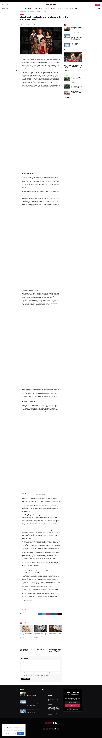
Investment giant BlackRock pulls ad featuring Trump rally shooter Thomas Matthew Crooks (76, 29)
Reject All (14, 733)
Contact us (49, 732)
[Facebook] (16, 60)
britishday (56, 734)
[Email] (16, 70)
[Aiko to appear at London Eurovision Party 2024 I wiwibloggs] (44, 694)
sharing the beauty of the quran (55, 633)
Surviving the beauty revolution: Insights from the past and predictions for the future (26, 635)
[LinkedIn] (16, 65)
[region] (14, 730)
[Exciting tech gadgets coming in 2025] (67, 45)
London (58, 8)
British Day (22, 618)
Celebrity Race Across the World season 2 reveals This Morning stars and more (76, 86)
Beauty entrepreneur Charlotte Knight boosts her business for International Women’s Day (40, 635)
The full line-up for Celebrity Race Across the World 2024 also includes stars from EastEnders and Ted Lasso (76, 79)
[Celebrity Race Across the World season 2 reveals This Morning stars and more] (67, 86)
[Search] (98, 8)
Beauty (29, 8)
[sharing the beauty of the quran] (55, 628)
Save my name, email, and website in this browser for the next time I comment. (36, 675)
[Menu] (99, 8)
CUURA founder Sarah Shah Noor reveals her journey (39, 649)
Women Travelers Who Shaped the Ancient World (76, 92)
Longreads (65, 8)
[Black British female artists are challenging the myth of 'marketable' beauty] (41, 40)
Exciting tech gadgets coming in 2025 (75, 44)
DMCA (55, 732)
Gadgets (46, 8)
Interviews (53, 8)
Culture (35, 8)
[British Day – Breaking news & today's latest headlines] (51, 4)
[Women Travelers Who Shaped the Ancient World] (67, 93)
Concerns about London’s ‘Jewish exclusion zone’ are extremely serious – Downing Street (53, 701)
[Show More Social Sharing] (54, 25)
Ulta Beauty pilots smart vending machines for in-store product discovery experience (26, 649)
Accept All (21, 733)
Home (26, 8)
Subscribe (98, 4)
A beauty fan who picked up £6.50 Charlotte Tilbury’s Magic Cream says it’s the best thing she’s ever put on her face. (55, 650)
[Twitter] (16, 62)
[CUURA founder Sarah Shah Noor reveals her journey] (40, 643)
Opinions (71, 8)
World (76, 8)
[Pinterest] (16, 68)
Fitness (40, 8)
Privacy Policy (72, 709)
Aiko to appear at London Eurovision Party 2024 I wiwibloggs (53, 694)
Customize (7, 733)
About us (44, 732)
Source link (24, 609)
